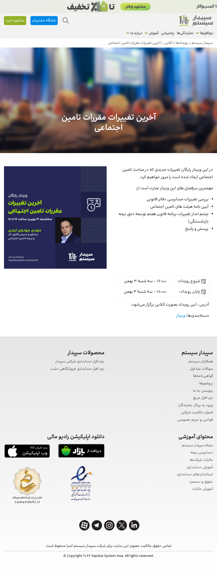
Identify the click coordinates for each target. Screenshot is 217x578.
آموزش (154, 33)
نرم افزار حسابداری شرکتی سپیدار (80, 361)
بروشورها (206, 383)
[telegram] (96, 525)
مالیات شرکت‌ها (201, 460)
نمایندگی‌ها (185, 33)
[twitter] (121, 525)
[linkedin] (134, 525)
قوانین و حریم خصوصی (195, 420)
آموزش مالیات (202, 489)
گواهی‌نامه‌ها (203, 376)
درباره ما (136, 33)
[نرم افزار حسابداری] (196, 20)
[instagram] (109, 525)
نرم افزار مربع (203, 398)
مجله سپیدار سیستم (197, 445)
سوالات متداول (201, 369)
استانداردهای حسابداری (195, 474)
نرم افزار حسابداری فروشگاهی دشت (77, 369)
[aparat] (84, 525)
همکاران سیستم (200, 361)
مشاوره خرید (15, 20)
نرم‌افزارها (206, 33)
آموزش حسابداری (200, 467)
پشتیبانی (167, 33)
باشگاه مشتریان (44, 20)
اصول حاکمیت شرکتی (197, 412)
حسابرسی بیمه (202, 452)
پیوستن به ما (203, 391)
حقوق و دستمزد (201, 482)
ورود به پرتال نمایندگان (195, 405)
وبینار (180, 316)
